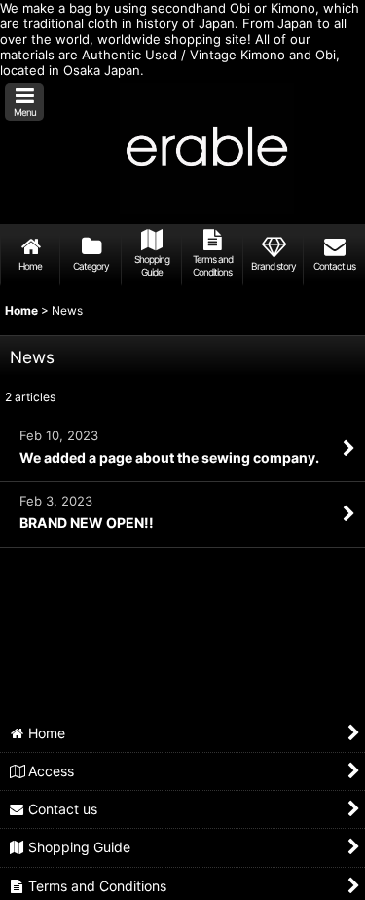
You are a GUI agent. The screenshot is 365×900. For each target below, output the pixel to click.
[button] (24, 102)
